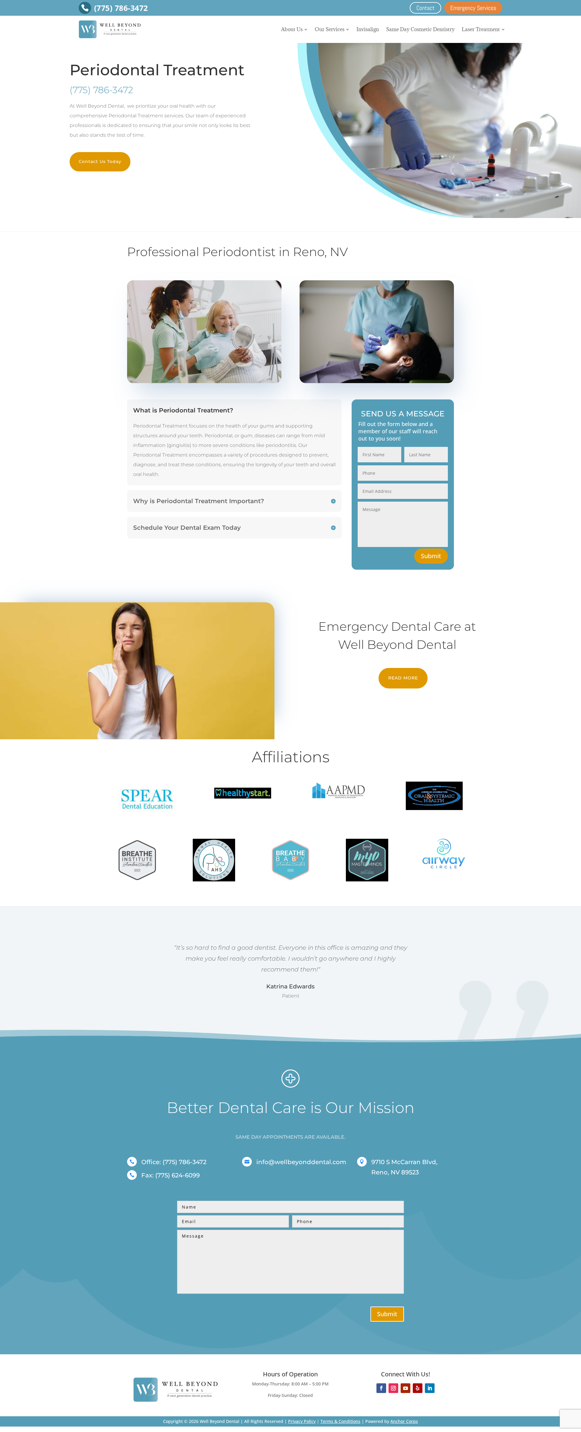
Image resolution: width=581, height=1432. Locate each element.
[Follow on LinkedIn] (430, 1388)
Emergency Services (473, 8)
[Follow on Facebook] (381, 1388)
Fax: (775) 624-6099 (170, 1175)
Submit (431, 556)
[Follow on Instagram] (393, 1388)
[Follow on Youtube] (405, 1388)
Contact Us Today (100, 161)
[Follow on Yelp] (417, 1388)
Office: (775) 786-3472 (173, 1162)
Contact (425, 8)
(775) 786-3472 (101, 90)
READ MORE (403, 678)
